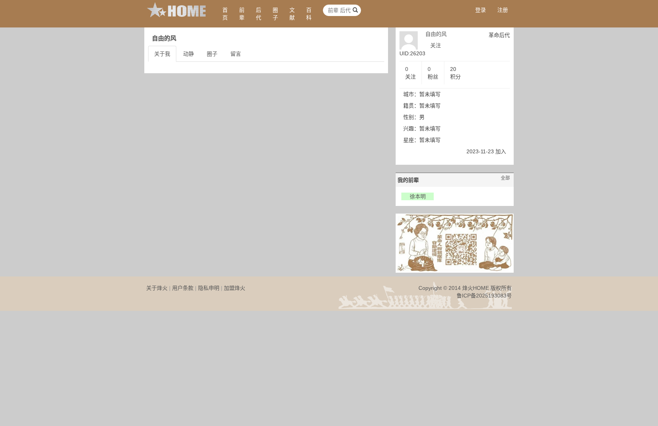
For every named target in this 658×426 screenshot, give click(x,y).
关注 (435, 45)
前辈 (241, 14)
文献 (292, 14)
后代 (258, 14)
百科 (308, 14)
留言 (235, 54)
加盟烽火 (234, 288)
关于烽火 (157, 288)
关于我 (162, 54)
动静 (188, 54)
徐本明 (418, 196)
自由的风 (436, 34)
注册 (502, 10)
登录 (480, 10)
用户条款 (182, 288)
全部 (505, 178)
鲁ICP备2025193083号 (484, 296)
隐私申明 (208, 288)
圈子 (275, 14)
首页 (225, 14)
